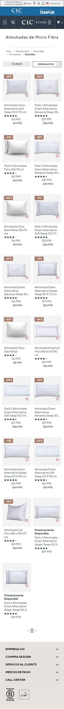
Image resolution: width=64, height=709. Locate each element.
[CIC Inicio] (34, 22)
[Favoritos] (27, 96)
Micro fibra (30, 54)
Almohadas (38, 51)
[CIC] (16, 11)
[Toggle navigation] (4, 22)
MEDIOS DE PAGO (18, 672)
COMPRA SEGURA (18, 656)
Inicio (8, 51)
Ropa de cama (22, 51)
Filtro (16, 64)
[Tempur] (47, 11)
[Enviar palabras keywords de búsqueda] (13, 22)
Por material (15, 54)
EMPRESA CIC (15, 649)
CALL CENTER (15, 680)
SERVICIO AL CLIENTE (21, 664)
